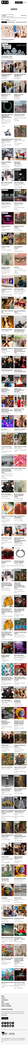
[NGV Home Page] (4, 2)
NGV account (4, 1014)
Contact (3, 998)
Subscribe (4, 1018)
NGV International (11, 22)
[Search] (24, 2)
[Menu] (26, 2)
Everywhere (4, 22)
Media (2, 1002)
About (2, 996)
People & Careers (5, 1004)
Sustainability (4, 1000)
